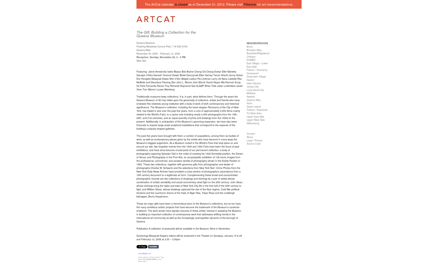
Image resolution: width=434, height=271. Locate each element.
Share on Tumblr (154, 247)
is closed (181, 4)
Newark (251, 96)
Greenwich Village (256, 76)
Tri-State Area (254, 113)
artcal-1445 (151, 259)
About (250, 137)
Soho (249, 103)
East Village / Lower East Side (257, 65)
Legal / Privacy (254, 140)
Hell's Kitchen (254, 83)
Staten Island (254, 106)
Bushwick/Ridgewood (258, 53)
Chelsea (251, 56)
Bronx (250, 46)
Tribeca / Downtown (257, 109)
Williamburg (253, 123)
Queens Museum (145, 43)
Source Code (254, 143)
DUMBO (251, 60)
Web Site (141, 60)
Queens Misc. (254, 100)
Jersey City (253, 86)
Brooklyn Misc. (254, 50)
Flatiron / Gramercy (257, 70)
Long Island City (255, 90)
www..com (144, 253)
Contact (251, 133)
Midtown (251, 93)
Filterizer (250, 4)
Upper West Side (256, 119)
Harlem (250, 80)
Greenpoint (253, 73)
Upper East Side (255, 116)
